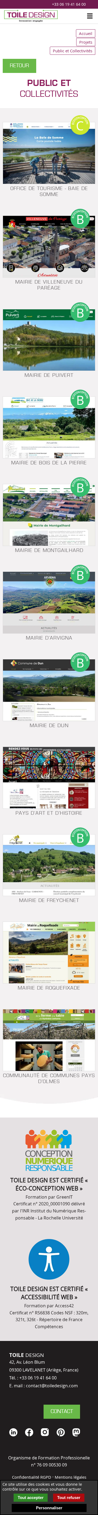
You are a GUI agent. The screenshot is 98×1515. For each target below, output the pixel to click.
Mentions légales (70, 1477)
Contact (62, 1411)
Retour (19, 65)
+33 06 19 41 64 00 (69, 4)
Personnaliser (49, 1508)
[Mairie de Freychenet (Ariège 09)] (49, 865)
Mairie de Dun (49, 726)
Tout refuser (68, 1497)
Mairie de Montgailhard (49, 550)
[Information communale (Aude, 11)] (49, 340)
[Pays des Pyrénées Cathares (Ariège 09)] (49, 778)
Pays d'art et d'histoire (49, 813)
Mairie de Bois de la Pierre (49, 463)
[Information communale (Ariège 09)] (49, 603)
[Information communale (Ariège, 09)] (49, 247)
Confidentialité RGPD (31, 1477)
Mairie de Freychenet (49, 900)
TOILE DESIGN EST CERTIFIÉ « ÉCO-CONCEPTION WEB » (49, 1184)
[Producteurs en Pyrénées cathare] (49, 1040)
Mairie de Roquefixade (49, 988)
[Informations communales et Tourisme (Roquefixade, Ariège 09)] (49, 953)
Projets (85, 42)
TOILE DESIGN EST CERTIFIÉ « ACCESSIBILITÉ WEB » (49, 1293)
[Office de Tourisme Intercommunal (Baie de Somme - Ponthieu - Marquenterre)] (49, 153)
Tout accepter (31, 1497)
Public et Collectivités (72, 50)
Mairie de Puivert (49, 375)
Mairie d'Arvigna (49, 638)
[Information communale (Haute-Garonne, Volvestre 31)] (49, 427)
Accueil (85, 33)
